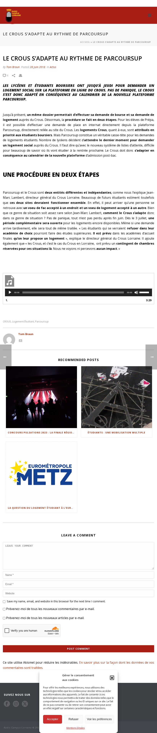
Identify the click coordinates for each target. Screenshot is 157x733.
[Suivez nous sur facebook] (7, 704)
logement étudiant (23, 321)
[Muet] (136, 292)
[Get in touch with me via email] (20, 340)
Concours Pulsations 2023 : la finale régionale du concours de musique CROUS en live (42, 432)
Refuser (73, 719)
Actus (53, 67)
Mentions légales (75, 728)
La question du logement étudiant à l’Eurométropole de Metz (42, 508)
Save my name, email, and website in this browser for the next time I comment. (56, 601)
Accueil (85, 42)
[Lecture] (10, 292)
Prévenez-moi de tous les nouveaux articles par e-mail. (45, 618)
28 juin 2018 (37, 67)
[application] (78, 292)
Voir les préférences (99, 719)
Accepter (52, 719)
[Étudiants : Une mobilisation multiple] (116, 397)
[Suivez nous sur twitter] (25, 704)
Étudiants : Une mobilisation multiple (116, 432)
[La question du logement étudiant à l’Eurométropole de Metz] (41, 472)
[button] (112, 678)
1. (7, 300)
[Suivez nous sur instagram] (16, 704)
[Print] (22, 75)
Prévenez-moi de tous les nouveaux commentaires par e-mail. (50, 609)
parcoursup (42, 321)
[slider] (144, 292)
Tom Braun (13, 67)
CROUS (7, 321)
